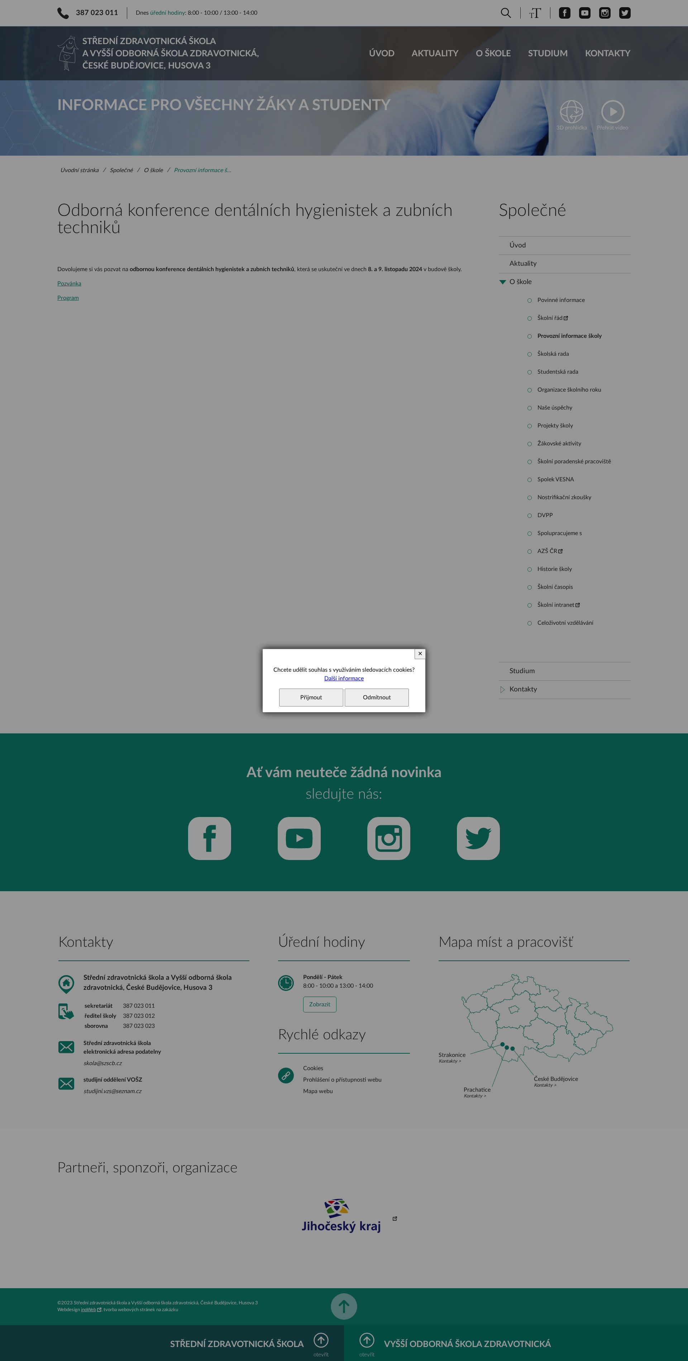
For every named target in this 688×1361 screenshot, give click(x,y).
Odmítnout (377, 697)
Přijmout (311, 697)
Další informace (344, 678)
